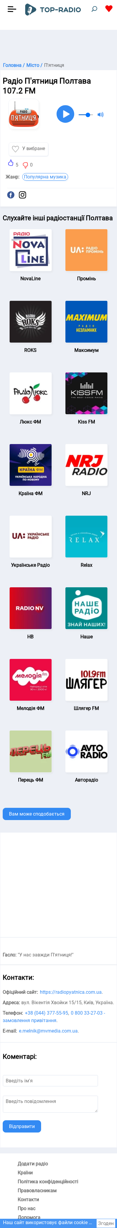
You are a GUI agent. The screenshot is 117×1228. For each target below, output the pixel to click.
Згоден (106, 1223)
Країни (25, 1172)
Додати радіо (33, 1164)
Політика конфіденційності (48, 1181)
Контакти (28, 1199)
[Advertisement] (58, 45)
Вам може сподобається (36, 814)
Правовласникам (37, 1190)
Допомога (29, 1217)
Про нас (26, 1208)
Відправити (22, 1126)
